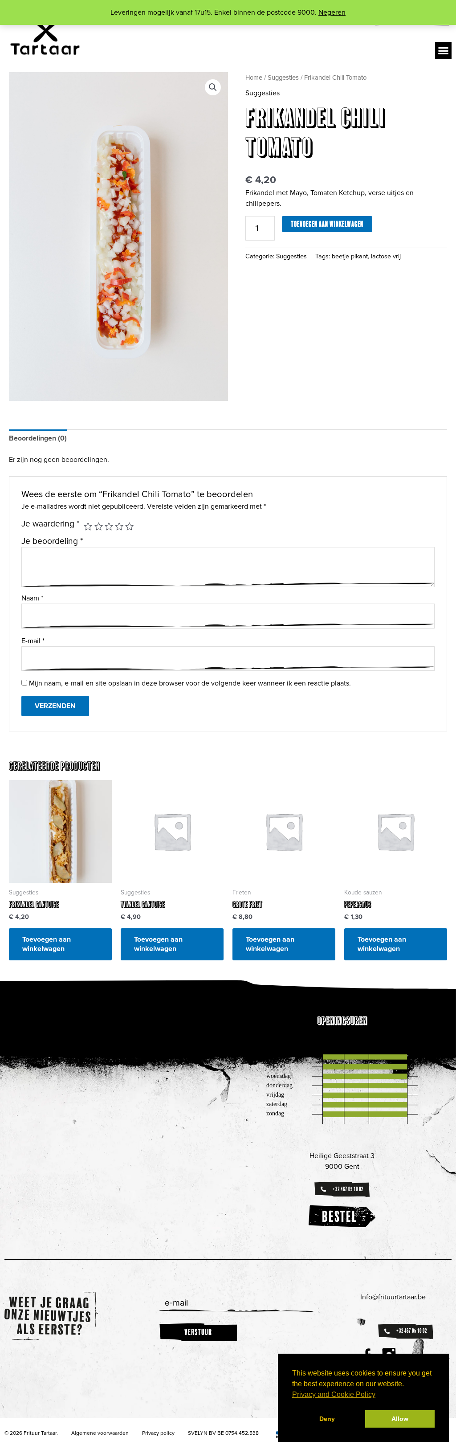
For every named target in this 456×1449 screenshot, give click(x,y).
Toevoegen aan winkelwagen (327, 224)
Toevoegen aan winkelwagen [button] (46, 944)
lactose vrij (386, 256)
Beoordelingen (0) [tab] (38, 438)
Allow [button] (399, 1418)
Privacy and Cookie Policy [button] (333, 1394)
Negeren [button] (332, 12)
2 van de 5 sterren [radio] (98, 526)
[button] (443, 50)
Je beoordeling (52, 541)
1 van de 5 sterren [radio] (88, 526)
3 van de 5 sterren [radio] (109, 526)
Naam (32, 598)
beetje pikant (350, 256)
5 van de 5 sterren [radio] (129, 526)
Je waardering (50, 523)
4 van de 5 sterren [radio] (119, 526)
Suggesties (283, 77)
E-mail (33, 641)
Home (253, 77)
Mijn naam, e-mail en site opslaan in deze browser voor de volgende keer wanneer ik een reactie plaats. (190, 683)
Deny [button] (327, 1418)
